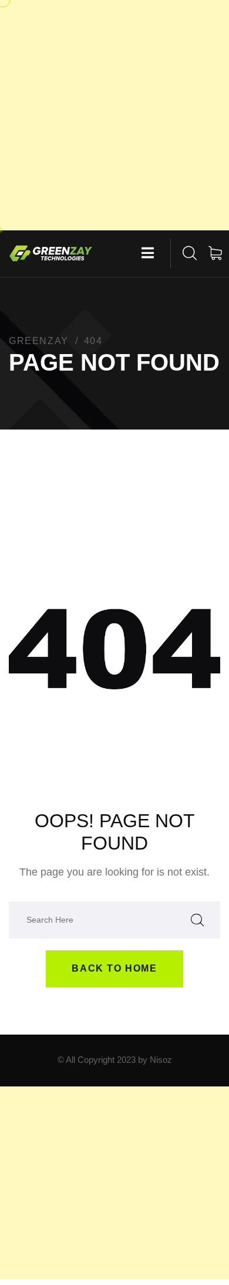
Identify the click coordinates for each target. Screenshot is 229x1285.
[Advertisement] (114, 115)
